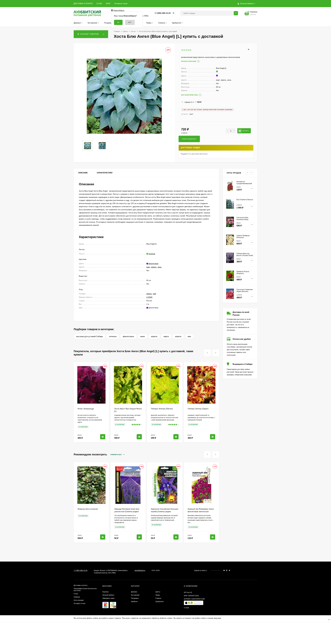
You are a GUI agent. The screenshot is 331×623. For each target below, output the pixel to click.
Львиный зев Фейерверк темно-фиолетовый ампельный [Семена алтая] (201, 511)
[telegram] (229, 570)
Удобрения (159, 601)
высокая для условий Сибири (89, 336)
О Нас (76, 594)
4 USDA (149, 297)
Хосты (133, 31)
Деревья (134, 592)
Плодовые (135, 598)
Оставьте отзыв (120, 3)
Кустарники (135, 595)
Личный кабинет (108, 595)
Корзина (105, 592)
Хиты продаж (79, 600)
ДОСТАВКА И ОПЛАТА (83, 3)
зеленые (113, 336)
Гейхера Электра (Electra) (162, 409)
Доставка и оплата (80, 585)
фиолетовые (128, 336)
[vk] (224, 570)
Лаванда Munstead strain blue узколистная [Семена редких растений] (126, 511)
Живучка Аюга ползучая (88, 509)
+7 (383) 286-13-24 (163, 13)
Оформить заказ (108, 598)
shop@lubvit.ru (140, 570)
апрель (154, 267)
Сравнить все (116, 454)
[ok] (226, 570)
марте (166, 336)
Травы (157, 595)
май (154, 294)
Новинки (77, 597)
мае (189, 336)
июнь (160, 267)
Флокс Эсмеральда (86, 409)
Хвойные (134, 601)
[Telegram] (173, 13)
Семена (158, 598)
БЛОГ (108, 3)
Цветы (125, 31)
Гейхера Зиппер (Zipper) (198, 409)
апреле (154, 336)
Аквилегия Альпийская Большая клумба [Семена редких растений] (164, 511)
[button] (193, 603)
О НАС (99, 3)
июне (142, 336)
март (148, 267)
